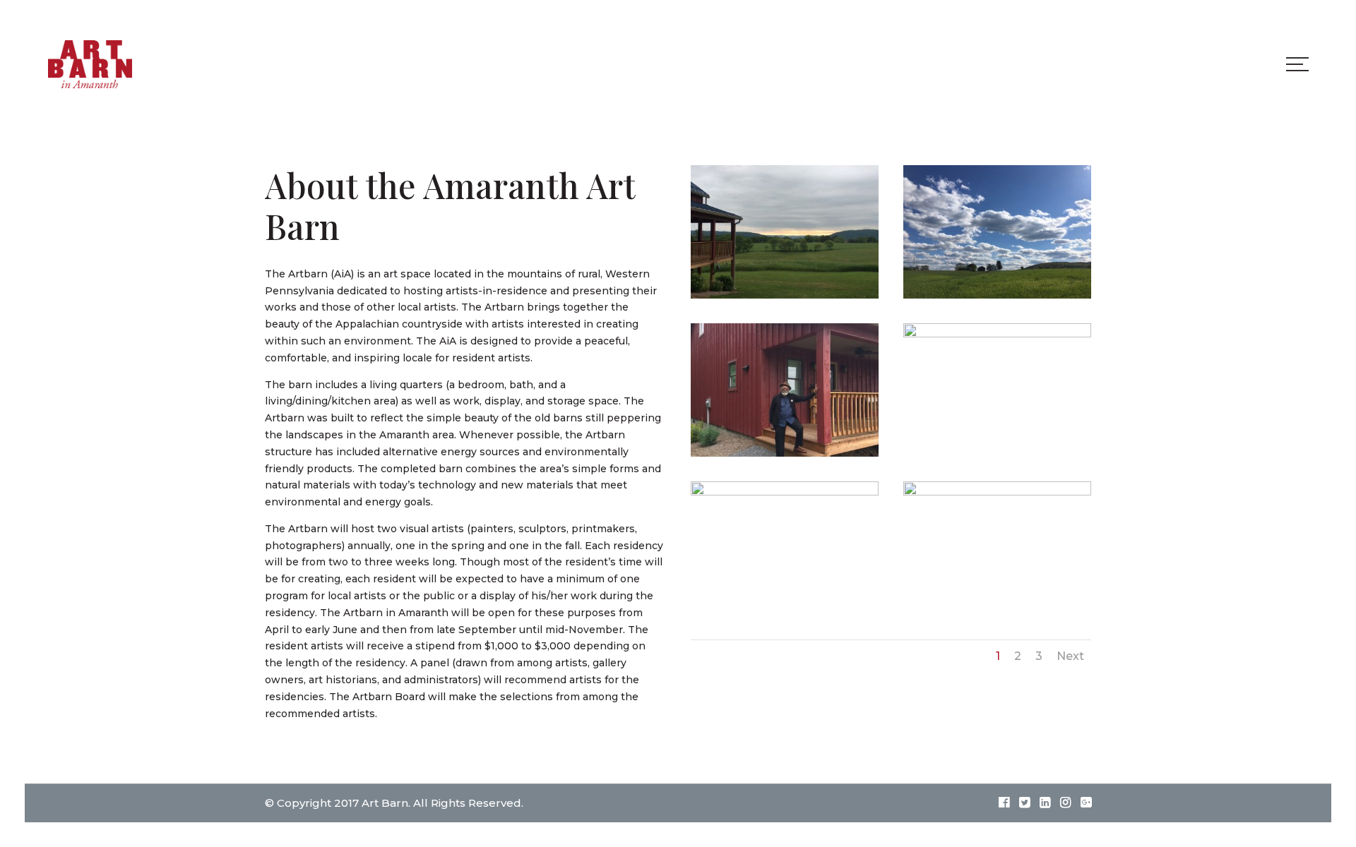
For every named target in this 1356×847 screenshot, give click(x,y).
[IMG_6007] (785, 295)
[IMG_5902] (785, 492)
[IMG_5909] (997, 334)
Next (1070, 656)
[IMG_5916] (997, 295)
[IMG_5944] (997, 492)
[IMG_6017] (785, 453)
